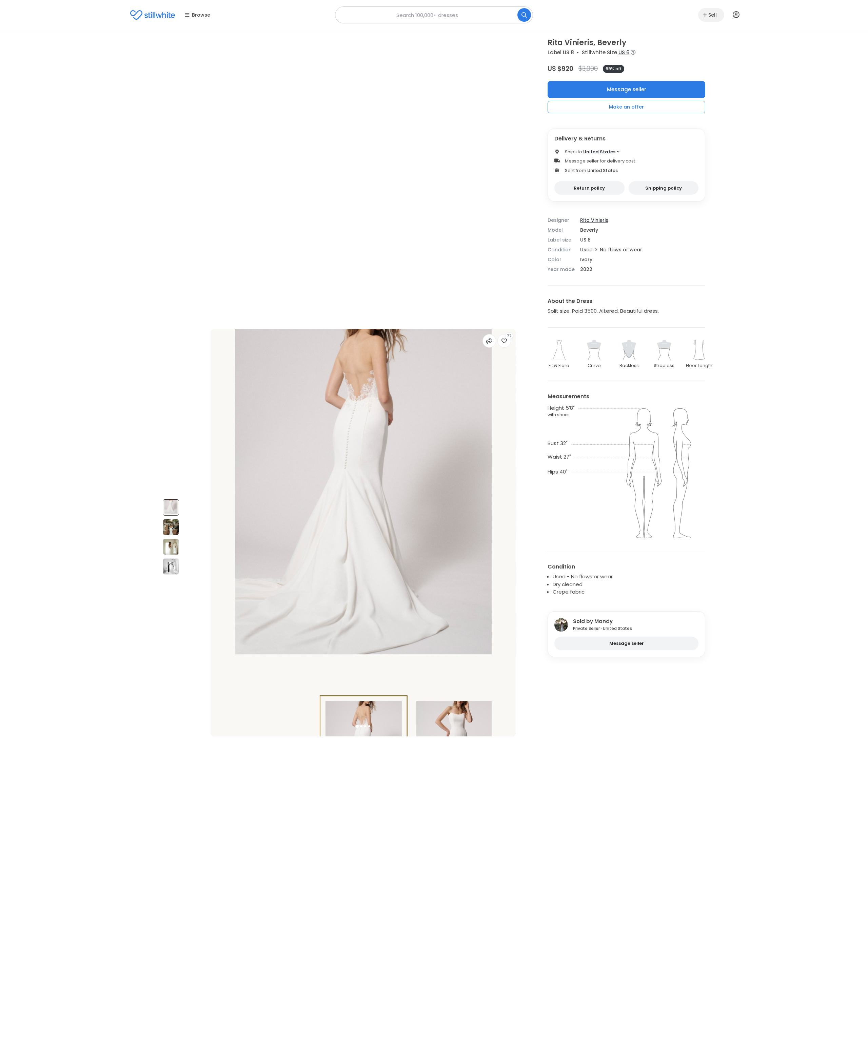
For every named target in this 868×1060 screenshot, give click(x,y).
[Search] (524, 15)
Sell (712, 15)
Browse (201, 15)
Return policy (589, 188)
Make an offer (626, 106)
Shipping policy (663, 188)
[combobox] (434, 15)
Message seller (626, 89)
